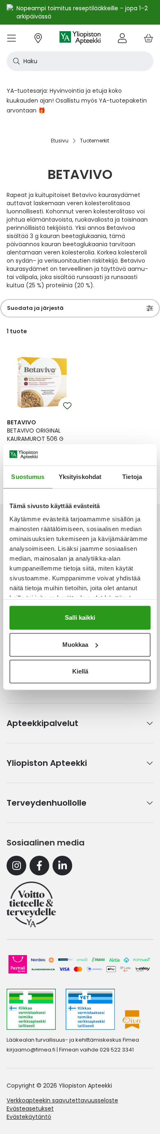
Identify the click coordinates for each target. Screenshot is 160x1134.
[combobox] (80, 61)
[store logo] (80, 38)
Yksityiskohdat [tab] (80, 476)
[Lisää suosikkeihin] (67, 406)
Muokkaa (75, 644)
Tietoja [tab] (132, 476)
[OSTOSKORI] (148, 38)
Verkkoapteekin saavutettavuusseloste (62, 1100)
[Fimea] (31, 1009)
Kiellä (80, 671)
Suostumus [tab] (27, 476)
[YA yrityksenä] (31, 904)
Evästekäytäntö (29, 1117)
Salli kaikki (80, 617)
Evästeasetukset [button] (30, 1108)
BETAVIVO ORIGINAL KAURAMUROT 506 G (35, 430)
